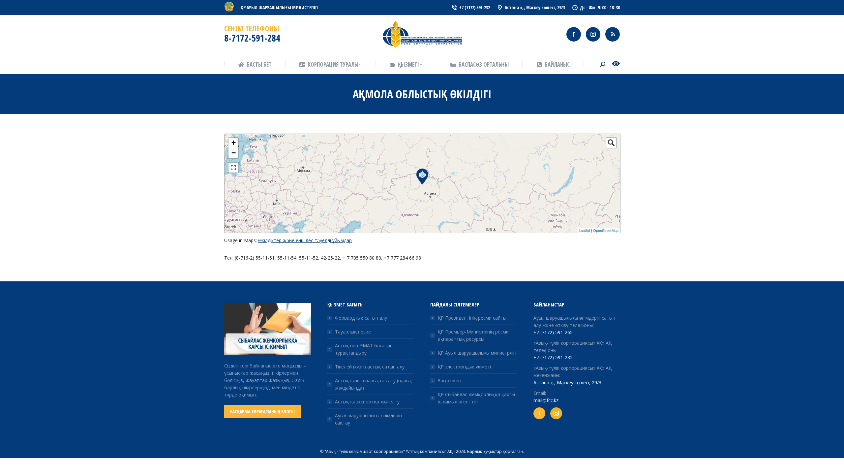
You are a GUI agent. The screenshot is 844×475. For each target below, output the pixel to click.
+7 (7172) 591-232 (553, 357)
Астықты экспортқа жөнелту (367, 401)
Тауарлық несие (353, 332)
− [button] (233, 153)
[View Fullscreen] (233, 168)
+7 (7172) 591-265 (553, 332)
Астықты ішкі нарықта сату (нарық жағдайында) (373, 384)
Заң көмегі (449, 380)
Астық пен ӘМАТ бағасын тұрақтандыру (364, 349)
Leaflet (584, 230)
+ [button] (233, 143)
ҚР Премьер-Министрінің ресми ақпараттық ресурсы (473, 335)
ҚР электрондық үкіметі (464, 367)
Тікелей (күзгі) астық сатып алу (370, 367)
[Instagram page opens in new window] (593, 34)
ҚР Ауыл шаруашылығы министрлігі (477, 353)
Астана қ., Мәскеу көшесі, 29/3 (567, 382)
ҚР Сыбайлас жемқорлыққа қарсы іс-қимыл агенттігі (476, 398)
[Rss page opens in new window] (612, 34)
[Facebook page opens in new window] (573, 34)
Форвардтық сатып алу (361, 318)
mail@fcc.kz (545, 400)
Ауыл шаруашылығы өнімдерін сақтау (368, 419)
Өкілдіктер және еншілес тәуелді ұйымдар (305, 240)
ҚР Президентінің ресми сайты (472, 318)
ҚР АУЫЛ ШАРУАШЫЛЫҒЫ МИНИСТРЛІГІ (279, 7)
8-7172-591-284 (252, 38)
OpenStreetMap (605, 230)
